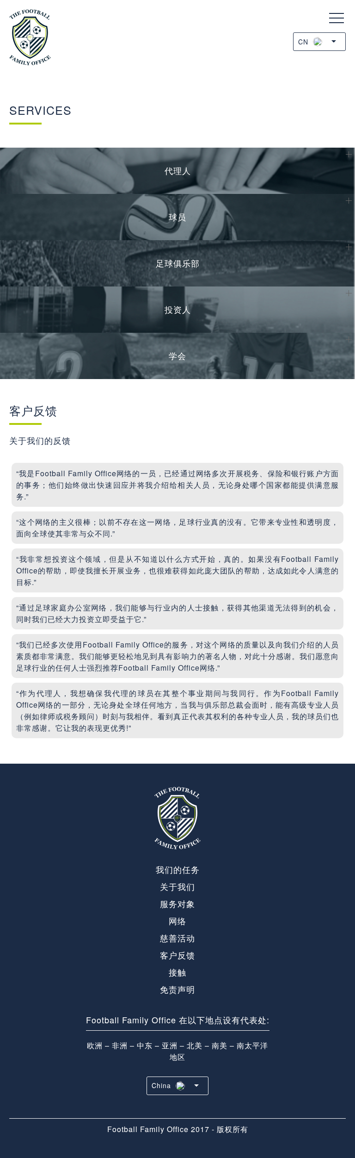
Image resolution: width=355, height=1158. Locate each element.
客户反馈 (177, 955)
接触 (177, 972)
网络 (177, 921)
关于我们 (177, 886)
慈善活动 (177, 938)
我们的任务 (178, 869)
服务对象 (177, 903)
